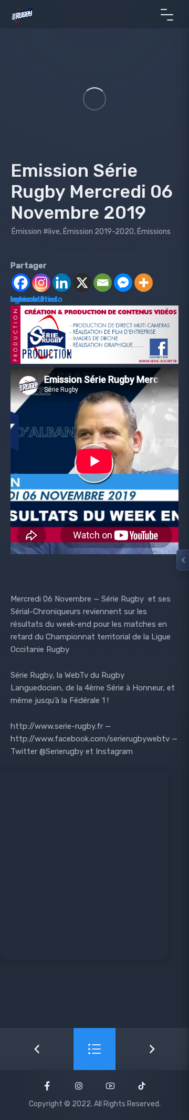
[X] (82, 282)
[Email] (102, 282)
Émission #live (36, 231)
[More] (143, 282)
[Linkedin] (61, 282)
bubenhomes (34, 299)
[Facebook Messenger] (123, 282)
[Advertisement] (94, 865)
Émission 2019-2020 (98, 231)
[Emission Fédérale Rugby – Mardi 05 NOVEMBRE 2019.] (37, 1049)
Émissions (154, 231)
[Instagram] (41, 282)
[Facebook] (21, 282)
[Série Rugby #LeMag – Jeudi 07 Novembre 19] (152, 1049)
